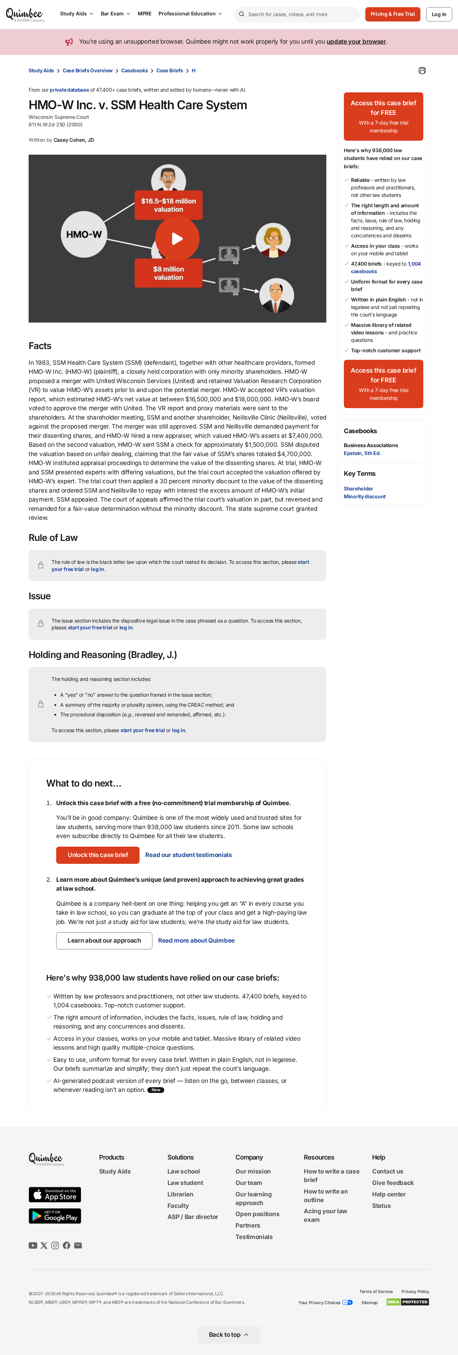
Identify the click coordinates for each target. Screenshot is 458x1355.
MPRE (144, 13)
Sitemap (369, 1302)
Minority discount (365, 496)
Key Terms (360, 473)
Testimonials (254, 1236)
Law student (185, 1182)
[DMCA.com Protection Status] (407, 1302)
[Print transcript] (422, 70)
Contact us (388, 1171)
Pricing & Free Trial (393, 14)
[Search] (241, 14)
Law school (183, 1171)
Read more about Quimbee (196, 940)
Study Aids (73, 13)
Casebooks (134, 70)
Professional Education (187, 13)
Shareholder (358, 488)
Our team (248, 1182)
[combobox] (297, 14)
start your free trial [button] (90, 627)
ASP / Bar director (193, 1217)
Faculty (178, 1205)
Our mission (253, 1171)
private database (69, 90)
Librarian (180, 1194)
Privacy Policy (415, 1291)
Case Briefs (169, 70)
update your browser (356, 41)
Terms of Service (376, 1291)
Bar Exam (112, 13)
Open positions (257, 1214)
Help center (389, 1194)
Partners (247, 1225)
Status (381, 1205)
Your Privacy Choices (319, 1302)
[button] (177, 238)
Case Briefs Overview (88, 70)
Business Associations (371, 445)
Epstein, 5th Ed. (362, 453)
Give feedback (393, 1182)
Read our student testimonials (188, 854)
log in (97, 569)
